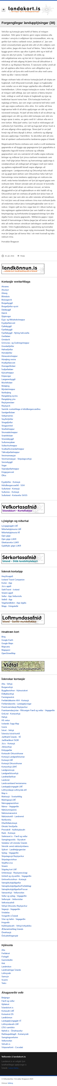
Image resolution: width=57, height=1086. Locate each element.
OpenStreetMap (8, 653)
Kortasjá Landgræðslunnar (13, 757)
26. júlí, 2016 (9, 256)
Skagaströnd (7, 426)
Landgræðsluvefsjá (10, 773)
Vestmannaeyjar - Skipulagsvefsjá (16, 459)
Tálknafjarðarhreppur (10, 452)
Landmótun (6, 967)
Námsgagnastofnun (10, 803)
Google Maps (7, 643)
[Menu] (3, 10)
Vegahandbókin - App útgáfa (14, 603)
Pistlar (22, 256)
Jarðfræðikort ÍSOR (10, 740)
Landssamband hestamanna (14, 783)
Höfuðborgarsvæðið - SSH (13, 485)
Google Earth (7, 640)
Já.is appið (6, 586)
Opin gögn (6, 536)
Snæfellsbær (7, 436)
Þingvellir (6, 922)
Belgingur (6, 998)
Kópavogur (6, 376)
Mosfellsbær (7, 383)
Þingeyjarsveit (8, 472)
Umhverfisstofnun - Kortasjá (14, 879)
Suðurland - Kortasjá (10, 489)
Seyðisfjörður (7, 419)
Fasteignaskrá (8, 697)
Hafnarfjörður (7, 349)
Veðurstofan (7, 1041)
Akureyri (5, 290)
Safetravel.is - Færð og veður (14, 836)
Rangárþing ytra (8, 399)
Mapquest (6, 650)
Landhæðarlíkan (9, 777)
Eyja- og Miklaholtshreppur (13, 320)
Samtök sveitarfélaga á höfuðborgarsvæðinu (21, 409)
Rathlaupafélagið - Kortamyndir (15, 1034)
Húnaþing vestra (9, 359)
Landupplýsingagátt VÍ (11, 1021)
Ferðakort (6, 953)
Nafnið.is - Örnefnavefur (12, 1031)
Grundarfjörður (8, 346)
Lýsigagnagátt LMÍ (10, 526)
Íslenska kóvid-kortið (11, 733)
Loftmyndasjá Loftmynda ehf (14, 790)
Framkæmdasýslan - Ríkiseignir (16, 710)
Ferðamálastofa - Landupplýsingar (16, 704)
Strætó (5, 866)
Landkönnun (7, 1017)
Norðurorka (6, 820)
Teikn (4, 983)
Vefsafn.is (6, 1044)
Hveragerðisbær (9, 366)
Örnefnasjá (6, 932)
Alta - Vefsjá (7, 684)
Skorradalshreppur (9, 432)
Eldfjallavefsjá (8, 694)
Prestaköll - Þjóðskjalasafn (13, 830)
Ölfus (4, 475)
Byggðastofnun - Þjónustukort (15, 690)
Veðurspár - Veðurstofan (12, 899)
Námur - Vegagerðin (10, 806)
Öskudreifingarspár (10, 936)
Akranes (5, 286)
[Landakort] (31, 10)
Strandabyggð (8, 439)
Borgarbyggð (7, 303)
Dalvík (4, 313)
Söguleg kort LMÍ (9, 869)
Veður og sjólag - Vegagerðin (14, 896)
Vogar (4, 465)
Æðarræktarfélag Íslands (12, 929)
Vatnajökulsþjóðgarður (11, 883)
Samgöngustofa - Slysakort (14, 840)
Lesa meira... (14, 1068)
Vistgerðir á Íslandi (10, 916)
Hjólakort (5, 1004)
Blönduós (6, 296)
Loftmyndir (6, 973)
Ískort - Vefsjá (8, 730)
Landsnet (6, 780)
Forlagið (5, 957)
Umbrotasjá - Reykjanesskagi (14, 873)
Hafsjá (4, 717)
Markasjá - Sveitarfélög (12, 796)
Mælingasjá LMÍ (9, 800)
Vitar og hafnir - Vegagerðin (13, 919)
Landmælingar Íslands (11, 970)
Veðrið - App (7, 599)
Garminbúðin (7, 960)
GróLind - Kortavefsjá (11, 714)
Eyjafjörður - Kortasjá (11, 482)
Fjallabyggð (7, 326)
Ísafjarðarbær (7, 369)
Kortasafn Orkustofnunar (12, 753)
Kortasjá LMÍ (7, 760)
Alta (3, 950)
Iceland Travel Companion (13, 580)
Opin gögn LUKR (9, 539)
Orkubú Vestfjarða (9, 826)
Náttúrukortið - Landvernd (13, 816)
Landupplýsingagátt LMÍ (12, 787)
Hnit (3, 963)
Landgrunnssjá (8, 770)
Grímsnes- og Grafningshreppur (15, 343)
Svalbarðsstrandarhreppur (13, 449)
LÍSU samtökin (8, 1027)
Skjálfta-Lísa (7, 863)
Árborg (4, 293)
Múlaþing (5, 386)
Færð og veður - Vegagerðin (42, 710)
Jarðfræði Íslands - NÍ (11, 737)
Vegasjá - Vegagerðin (11, 909)
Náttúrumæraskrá (9, 813)
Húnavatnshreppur (9, 356)
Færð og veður (8, 1001)
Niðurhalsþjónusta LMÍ (11, 529)
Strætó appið (7, 593)
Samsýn (5, 976)
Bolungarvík (7, 300)
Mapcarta (6, 647)
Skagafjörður (7, 422)
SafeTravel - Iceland (10, 589)
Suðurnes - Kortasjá (10, 492)
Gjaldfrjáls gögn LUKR (11, 546)
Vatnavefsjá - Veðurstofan (13, 893)
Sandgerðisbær (8, 412)
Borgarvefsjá (7, 687)
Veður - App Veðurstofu (12, 596)
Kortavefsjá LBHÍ (9, 767)
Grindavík (6, 339)
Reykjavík (6, 406)
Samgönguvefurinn (10, 1037)
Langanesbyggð (8, 379)
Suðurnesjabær (8, 442)
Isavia (4, 727)
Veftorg (10, 1083)
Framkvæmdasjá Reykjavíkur (15, 707)
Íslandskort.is (7, 1007)
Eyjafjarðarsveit (8, 323)
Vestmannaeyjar (9, 455)
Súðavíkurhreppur (9, 445)
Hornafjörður (7, 353)
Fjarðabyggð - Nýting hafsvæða (15, 333)
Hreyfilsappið (7, 576)
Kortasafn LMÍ (8, 1011)
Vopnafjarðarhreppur (10, 469)
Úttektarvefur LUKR (10, 542)
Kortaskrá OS (8, 1014)
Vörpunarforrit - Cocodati (12, 1047)
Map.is (4, 793)
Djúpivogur (6, 316)
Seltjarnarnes (7, 416)
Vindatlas (6, 912)
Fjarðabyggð (7, 330)
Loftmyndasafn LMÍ (10, 1024)
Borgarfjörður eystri (10, 306)
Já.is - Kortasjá (8, 743)
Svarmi (5, 980)
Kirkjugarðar (7, 750)
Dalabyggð (6, 310)
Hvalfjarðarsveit (8, 363)
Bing (3, 637)
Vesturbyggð (7, 462)
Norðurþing (6, 392)
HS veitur (6, 720)
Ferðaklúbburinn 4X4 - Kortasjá (15, 700)
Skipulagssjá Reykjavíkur (13, 856)
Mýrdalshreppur (8, 389)
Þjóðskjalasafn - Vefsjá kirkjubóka (16, 926)
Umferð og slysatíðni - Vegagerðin (16, 876)
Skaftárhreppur (8, 429)
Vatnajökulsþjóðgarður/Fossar (15, 889)
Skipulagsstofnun (9, 859)
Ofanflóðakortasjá (9, 823)
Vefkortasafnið (8, 902)
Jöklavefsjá (7, 747)
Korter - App (7, 583)
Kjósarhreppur (8, 373)
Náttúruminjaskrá (9, 810)
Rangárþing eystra (9, 396)
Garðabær (6, 336)
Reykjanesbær (8, 402)
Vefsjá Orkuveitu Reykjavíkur (14, 906)
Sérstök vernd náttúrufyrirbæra (15, 846)
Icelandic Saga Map (10, 724)
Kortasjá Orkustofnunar (12, 763)
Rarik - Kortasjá (8, 833)
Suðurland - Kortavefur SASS (14, 495)
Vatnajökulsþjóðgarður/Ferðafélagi (16, 886)
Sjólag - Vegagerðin (10, 853)
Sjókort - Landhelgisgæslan (14, 849)
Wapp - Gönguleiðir (10, 606)
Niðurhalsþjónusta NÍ (11, 532)
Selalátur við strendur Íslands (14, 843)
